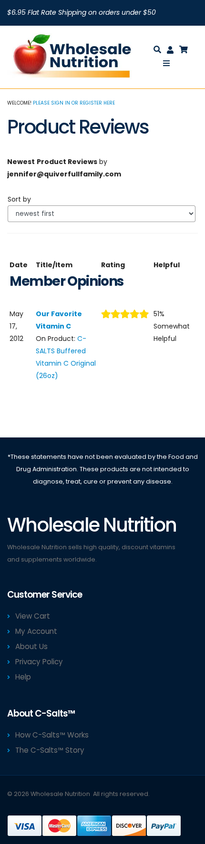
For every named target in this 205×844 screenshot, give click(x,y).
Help (23, 677)
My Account (36, 631)
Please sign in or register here (74, 103)
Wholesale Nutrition (60, 794)
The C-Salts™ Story (49, 750)
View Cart (32, 616)
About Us (31, 646)
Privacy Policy (39, 662)
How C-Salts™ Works (52, 735)
